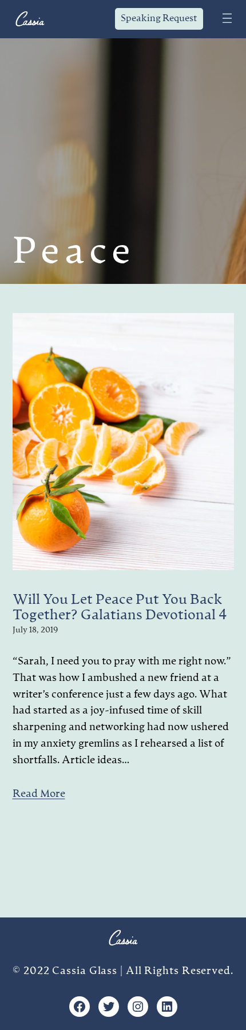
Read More (39, 794)
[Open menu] (227, 16)
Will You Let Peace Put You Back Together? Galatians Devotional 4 (120, 608)
